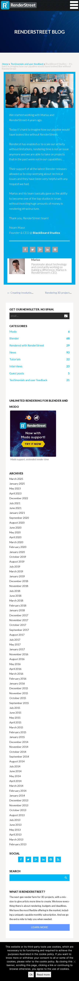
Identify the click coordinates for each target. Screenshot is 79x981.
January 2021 (17, 512)
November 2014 (18, 746)
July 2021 (14, 503)
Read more (43, 974)
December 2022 (18, 498)
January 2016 (17, 683)
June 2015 (15, 712)
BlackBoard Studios (46, 232)
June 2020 (15, 527)
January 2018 (17, 610)
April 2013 (15, 834)
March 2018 (16, 600)
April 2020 (15, 537)
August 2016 (16, 659)
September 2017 (19, 629)
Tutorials (15, 359)
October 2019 (17, 556)
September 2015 (19, 703)
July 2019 (14, 566)
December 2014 (18, 742)
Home (5, 63)
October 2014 (17, 751)
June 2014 (15, 771)
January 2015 (17, 737)
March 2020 (16, 542)
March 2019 (16, 571)
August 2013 (16, 815)
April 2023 (15, 493)
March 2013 (16, 839)
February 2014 (17, 790)
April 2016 (15, 668)
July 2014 (14, 766)
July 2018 (14, 590)
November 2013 (18, 805)
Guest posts (16, 373)
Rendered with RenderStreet (26, 345)
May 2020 (15, 532)
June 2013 (15, 824)
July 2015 (14, 707)
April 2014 (15, 780)
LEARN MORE (39, 927)
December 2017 (18, 615)
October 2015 (17, 698)
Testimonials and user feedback (26, 63)
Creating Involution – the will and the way (32, 292)
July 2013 (14, 819)
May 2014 (15, 776)
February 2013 (17, 844)
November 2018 (18, 585)
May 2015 (15, 717)
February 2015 (17, 732)
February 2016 (17, 678)
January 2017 (17, 649)
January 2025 (17, 483)
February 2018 (17, 605)
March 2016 (16, 673)
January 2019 (17, 576)
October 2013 (17, 810)
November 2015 (18, 693)
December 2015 (18, 688)
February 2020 (17, 546)
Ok (31, 974)
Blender (14, 338)
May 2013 (15, 829)
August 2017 (16, 634)
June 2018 (15, 595)
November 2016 (18, 654)
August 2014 (16, 761)
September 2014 (19, 756)
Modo (13, 331)
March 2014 (16, 785)
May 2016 (15, 664)
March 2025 (16, 478)
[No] (74, 961)
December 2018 (18, 581)
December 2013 (18, 800)
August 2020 (16, 522)
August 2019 (16, 561)
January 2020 (17, 551)
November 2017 (18, 620)
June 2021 (15, 508)
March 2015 (16, 727)
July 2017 (14, 639)
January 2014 (17, 795)
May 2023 (15, 488)
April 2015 (15, 722)
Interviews (15, 366)
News (12, 352)
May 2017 (15, 644)
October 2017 (17, 624)
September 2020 (19, 517)
